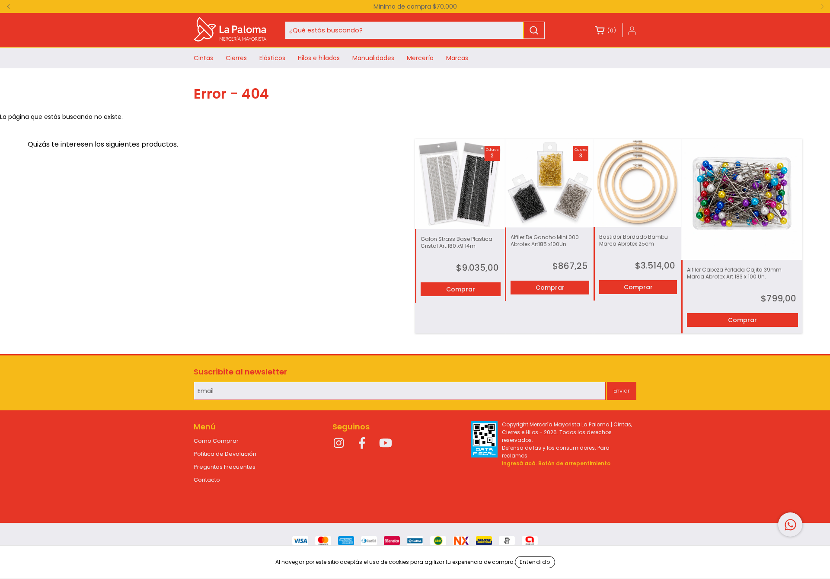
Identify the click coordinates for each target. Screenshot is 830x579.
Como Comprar (216, 441)
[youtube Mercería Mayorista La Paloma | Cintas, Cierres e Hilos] (385, 443)
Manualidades (373, 58)
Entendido (535, 562)
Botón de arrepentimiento (574, 463)
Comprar (460, 289)
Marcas (457, 58)
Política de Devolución (225, 453)
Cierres (236, 58)
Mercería (420, 58)
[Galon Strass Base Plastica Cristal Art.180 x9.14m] (460, 184)
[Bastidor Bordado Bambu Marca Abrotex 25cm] (638, 183)
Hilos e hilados (319, 58)
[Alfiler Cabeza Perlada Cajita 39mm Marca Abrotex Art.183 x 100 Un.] (741, 199)
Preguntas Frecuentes (224, 466)
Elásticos (272, 58)
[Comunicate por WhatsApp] (790, 524)
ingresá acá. (519, 463)
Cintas (203, 58)
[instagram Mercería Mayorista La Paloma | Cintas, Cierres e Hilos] (338, 443)
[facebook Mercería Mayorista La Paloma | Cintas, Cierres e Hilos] (362, 443)
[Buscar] (534, 30)
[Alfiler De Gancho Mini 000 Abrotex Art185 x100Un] (549, 183)
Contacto (207, 479)
